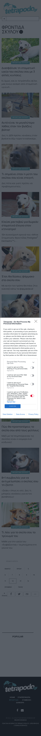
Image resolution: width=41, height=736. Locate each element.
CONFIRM (12, 406)
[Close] (36, 322)
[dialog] (20, 368)
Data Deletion (8, 414)
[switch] (32, 368)
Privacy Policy (33, 414)
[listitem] (20, 362)
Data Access (20, 414)
